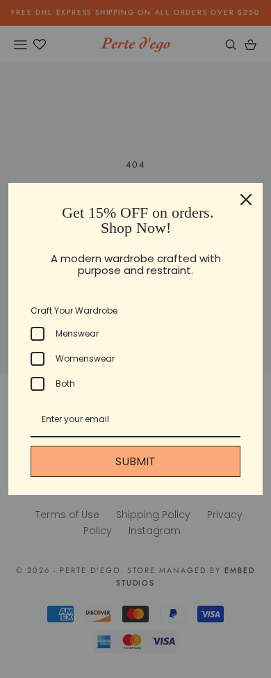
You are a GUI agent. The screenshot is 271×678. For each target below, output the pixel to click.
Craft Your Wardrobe (74, 310)
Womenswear (85, 358)
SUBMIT (135, 461)
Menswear (77, 333)
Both (65, 383)
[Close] (246, 199)
